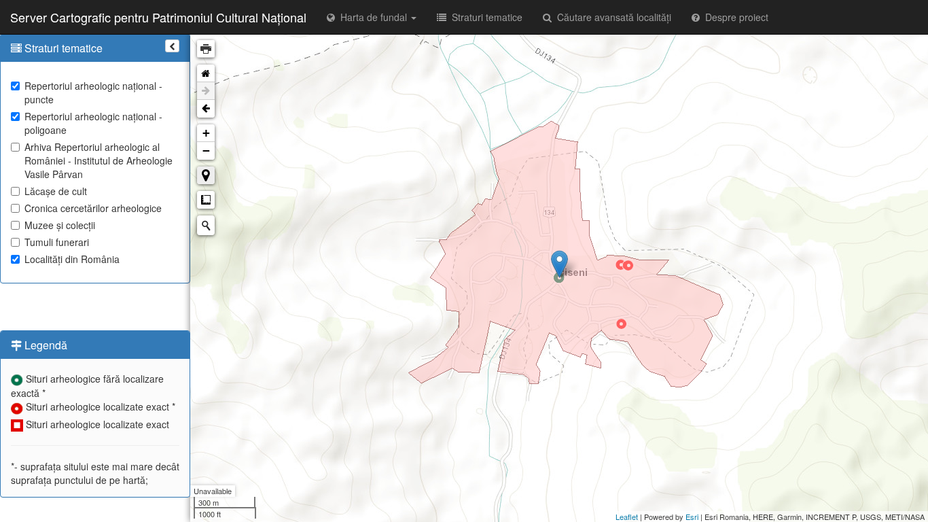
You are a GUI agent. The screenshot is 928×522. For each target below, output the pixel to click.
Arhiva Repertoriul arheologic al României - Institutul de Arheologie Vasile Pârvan (98, 160)
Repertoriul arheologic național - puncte (93, 92)
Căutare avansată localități (611, 17)
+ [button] (206, 133)
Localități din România (72, 259)
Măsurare (206, 200)
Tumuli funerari (56, 242)
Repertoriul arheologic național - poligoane (93, 123)
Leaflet (626, 516)
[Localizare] (206, 175)
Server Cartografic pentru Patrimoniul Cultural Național (158, 17)
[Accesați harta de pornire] (206, 73)
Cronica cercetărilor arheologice (93, 208)
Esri (691, 516)
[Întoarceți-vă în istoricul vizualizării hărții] (206, 109)
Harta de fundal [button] (372, 17)
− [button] (206, 150)
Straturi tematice (484, 17)
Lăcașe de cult (55, 191)
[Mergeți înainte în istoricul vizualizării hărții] (206, 91)
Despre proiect (734, 17)
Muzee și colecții (59, 225)
